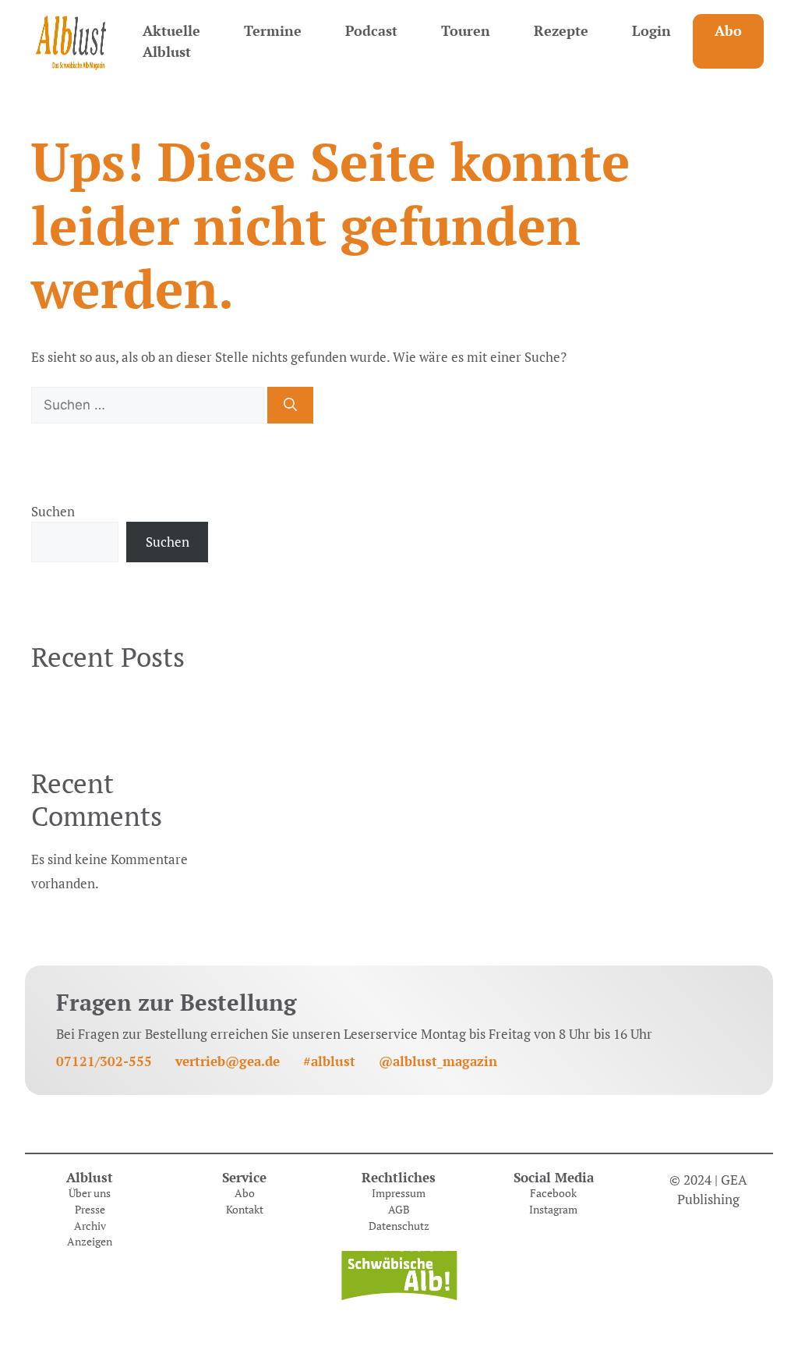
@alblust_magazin (438, 1061)
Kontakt (244, 1210)
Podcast (371, 30)
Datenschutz (399, 1226)
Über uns (90, 1193)
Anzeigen (89, 1242)
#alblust (329, 1061)
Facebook (553, 1193)
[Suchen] (290, 405)
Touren (465, 30)
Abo (728, 30)
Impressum (398, 1193)
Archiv (90, 1226)
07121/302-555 (104, 1061)
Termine (273, 30)
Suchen (53, 511)
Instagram (553, 1210)
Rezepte (561, 30)
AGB (399, 1210)
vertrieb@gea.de (227, 1061)
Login (651, 30)
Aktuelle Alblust (171, 41)
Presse (90, 1210)
